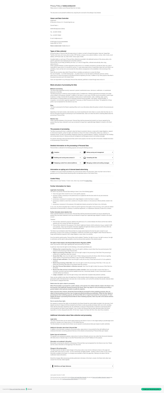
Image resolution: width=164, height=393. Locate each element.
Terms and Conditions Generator (99, 377)
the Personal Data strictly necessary (70, 379)
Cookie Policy (88, 181)
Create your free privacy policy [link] (151, 389)
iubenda (108, 377)
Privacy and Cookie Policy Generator (79, 377)
